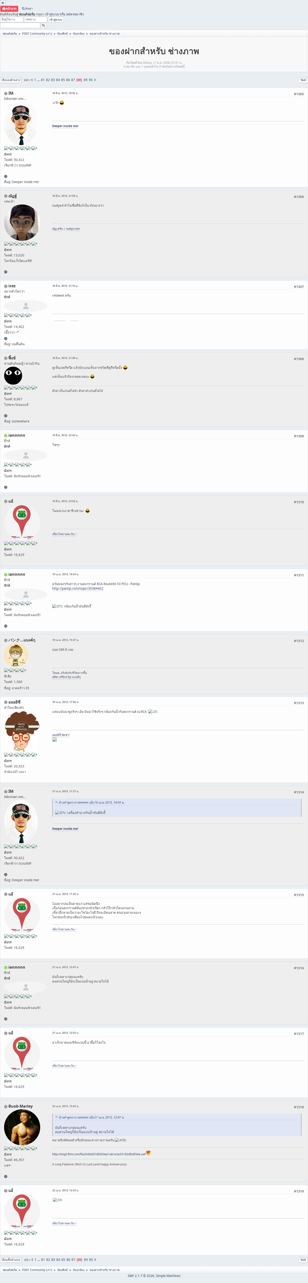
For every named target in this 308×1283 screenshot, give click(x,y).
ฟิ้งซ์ (12, 358)
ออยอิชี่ (14, 702)
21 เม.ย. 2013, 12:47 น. (65, 967)
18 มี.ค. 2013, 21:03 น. (65, 196)
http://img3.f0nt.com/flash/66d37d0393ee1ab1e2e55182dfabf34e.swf (99, 1154)
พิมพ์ (303, 80)
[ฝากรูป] (5, 338)
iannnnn (16, 435)
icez (12, 285)
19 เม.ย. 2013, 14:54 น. (65, 574)
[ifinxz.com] (5, 416)
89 (86, 80)
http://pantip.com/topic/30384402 (77, 588)
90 (91, 80)
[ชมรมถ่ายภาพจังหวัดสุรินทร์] (5, 176)
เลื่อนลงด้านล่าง (10, 80)
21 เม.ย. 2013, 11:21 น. (65, 791)
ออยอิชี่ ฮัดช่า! (61, 735)
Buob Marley (20, 1106)
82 (48, 80)
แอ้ (10, 501)
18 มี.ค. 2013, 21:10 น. (65, 285)
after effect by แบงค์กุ (66, 677)
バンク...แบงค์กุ (21, 640)
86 (68, 80)
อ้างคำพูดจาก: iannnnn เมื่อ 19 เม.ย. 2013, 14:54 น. (91, 802)
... (39, 80)
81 (43, 80)
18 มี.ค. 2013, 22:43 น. (65, 435)
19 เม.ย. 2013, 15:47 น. (65, 640)
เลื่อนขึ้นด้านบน (10, 1260)
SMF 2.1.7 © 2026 (141, 1276)
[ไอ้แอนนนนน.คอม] (5, 487)
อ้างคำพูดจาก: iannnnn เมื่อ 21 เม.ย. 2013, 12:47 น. (91, 1117)
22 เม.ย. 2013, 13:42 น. (65, 1106)
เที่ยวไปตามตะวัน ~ (64, 534)
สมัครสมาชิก (75, 14)
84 (58, 80)
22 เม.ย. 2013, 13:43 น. (65, 1190)
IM (10, 93)
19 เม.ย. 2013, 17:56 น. (65, 702)
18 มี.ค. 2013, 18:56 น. (65, 93)
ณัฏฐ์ (12, 195)
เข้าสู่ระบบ (52, 14)
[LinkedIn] (5, 1176)
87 (73, 80)
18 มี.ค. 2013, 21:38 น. (65, 358)
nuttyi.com (73, 229)
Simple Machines (168, 1276)
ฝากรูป (74, 319)
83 (53, 80)
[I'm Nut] (5, 272)
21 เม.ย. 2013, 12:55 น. (65, 1032)
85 (63, 80)
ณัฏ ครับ (57, 229)
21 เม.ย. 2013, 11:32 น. (65, 894)
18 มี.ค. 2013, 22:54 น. (65, 501)
